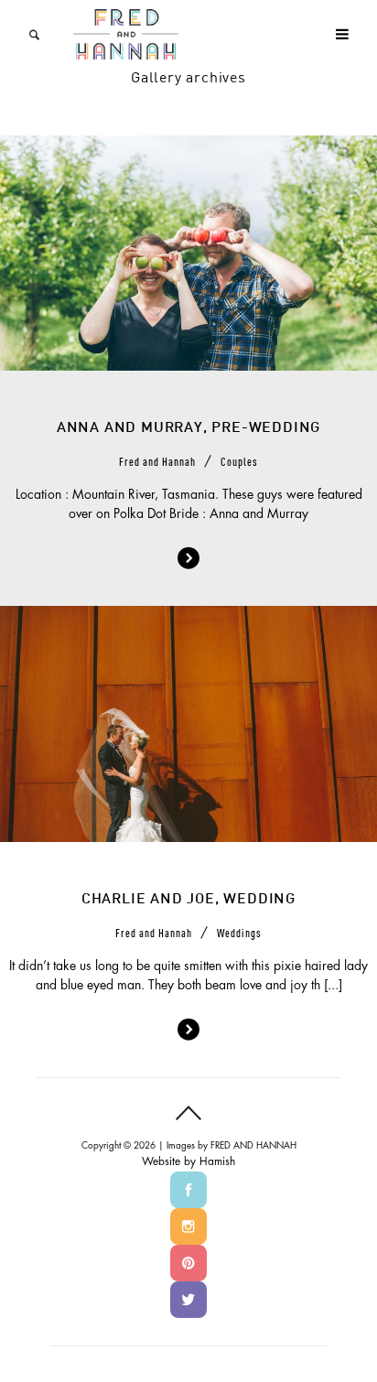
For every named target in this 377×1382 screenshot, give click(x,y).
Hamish (217, 1161)
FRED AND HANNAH (253, 1145)
